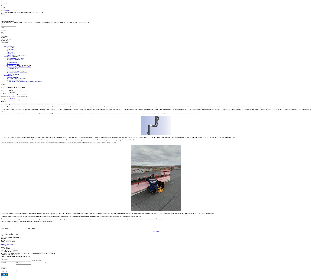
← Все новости (156, 231)
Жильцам (6, 75)
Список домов (11, 53)
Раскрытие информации (10, 65)
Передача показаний (12, 77)
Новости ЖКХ (11, 49)
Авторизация (4, 36)
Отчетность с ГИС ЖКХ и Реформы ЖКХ (19, 67)
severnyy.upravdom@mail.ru (8, 244)
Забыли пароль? (5, 10)
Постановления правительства (15, 71)
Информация (7, 56)
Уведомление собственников (15, 59)
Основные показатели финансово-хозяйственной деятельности (24, 69)
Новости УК (10, 48)
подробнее (12, 98)
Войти (2, 33)
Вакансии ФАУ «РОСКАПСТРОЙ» (17, 55)
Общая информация (12, 68)
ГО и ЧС (9, 61)
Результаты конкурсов (13, 64)
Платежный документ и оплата (15, 58)
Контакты (10, 52)
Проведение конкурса (13, 62)
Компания (7, 46)
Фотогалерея (10, 50)
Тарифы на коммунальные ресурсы (17, 72)
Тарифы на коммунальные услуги (16, 78)
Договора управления (13, 74)
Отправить (3, 268)
